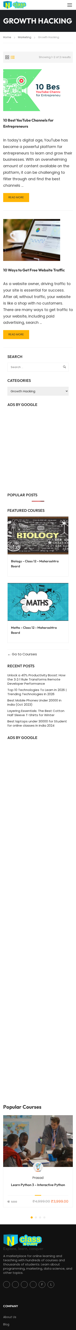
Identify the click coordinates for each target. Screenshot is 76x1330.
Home (7, 37)
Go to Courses (24, 654)
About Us (9, 1317)
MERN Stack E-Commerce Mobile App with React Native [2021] (38, 1187)
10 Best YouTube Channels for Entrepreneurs (28, 123)
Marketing (24, 37)
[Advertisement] (38, 448)
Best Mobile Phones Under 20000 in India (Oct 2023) (34, 702)
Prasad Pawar (38, 1178)
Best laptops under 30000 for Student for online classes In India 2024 (37, 723)
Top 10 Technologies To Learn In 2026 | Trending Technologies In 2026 (37, 692)
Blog (6, 1324)
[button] (32, 1217)
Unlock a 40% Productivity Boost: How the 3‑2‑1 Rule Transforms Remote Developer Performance (36, 679)
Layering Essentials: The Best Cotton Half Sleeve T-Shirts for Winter (35, 713)
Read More (18, 198)
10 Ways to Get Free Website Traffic (34, 270)
